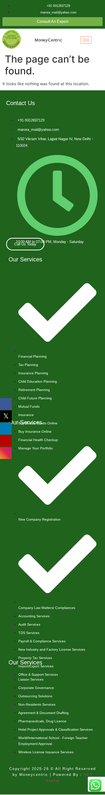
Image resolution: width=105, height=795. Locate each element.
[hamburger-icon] (86, 40)
